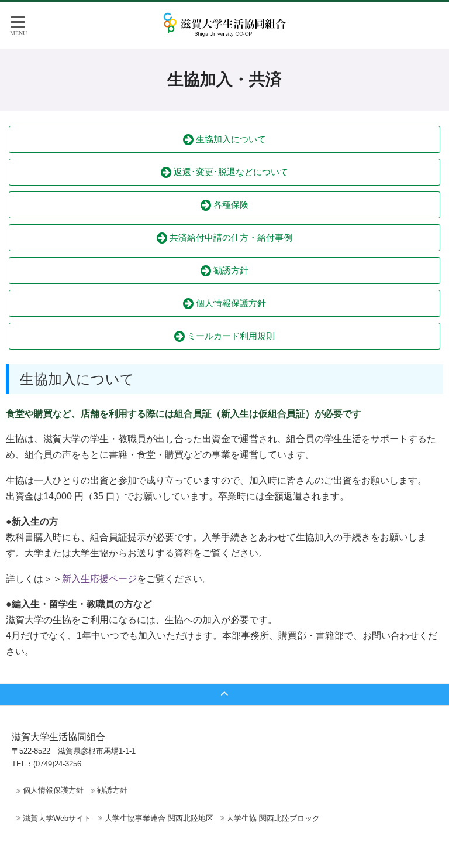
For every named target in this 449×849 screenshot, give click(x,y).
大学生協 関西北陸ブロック (273, 818)
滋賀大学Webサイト (57, 818)
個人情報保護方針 (230, 303)
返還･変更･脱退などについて (229, 172)
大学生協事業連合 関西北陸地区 (159, 818)
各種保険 (229, 205)
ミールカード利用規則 (230, 336)
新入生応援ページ (99, 579)
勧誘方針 (229, 270)
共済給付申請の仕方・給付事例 (229, 237)
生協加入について (230, 139)
